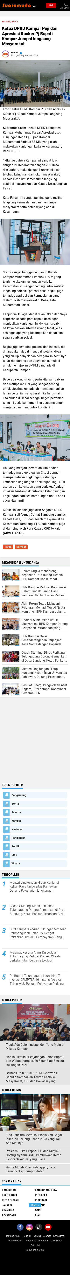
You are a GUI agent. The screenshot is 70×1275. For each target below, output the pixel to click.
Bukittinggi (9, 1195)
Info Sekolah (10, 1200)
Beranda (6, 21)
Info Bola (41, 1195)
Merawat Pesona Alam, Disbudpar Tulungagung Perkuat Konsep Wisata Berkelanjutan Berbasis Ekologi (35, 956)
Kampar (21, 546)
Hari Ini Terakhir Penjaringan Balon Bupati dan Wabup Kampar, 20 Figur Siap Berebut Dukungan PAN (35, 1061)
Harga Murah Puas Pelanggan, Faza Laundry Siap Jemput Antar (30, 1169)
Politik (15, 846)
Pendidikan (18, 837)
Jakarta (16, 812)
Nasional (17, 829)
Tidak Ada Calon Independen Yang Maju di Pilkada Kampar (35, 1047)
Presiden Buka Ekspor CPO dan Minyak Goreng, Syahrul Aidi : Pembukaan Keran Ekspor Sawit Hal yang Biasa (33, 1155)
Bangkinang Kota (46, 1190)
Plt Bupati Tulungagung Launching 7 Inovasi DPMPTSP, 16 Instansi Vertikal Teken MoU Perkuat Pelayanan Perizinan (38, 980)
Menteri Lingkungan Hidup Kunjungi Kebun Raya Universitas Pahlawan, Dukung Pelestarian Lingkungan (34, 887)
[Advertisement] (35, 744)
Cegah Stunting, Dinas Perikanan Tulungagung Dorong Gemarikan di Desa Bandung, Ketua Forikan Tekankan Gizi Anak (37, 910)
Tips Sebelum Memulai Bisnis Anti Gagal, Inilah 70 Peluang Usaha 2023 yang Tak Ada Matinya (34, 1139)
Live (51, 5)
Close (35, 1205)
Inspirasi (41, 1200)
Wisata (15, 863)
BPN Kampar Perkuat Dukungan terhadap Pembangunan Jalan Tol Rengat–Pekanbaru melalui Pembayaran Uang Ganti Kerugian (38, 933)
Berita (15, 21)
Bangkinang (18, 795)
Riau (14, 854)
